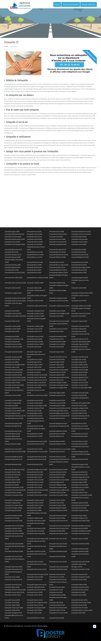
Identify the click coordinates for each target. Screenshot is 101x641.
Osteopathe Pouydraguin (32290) (14, 500)
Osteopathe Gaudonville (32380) (13, 352)
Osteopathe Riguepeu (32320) (13, 510)
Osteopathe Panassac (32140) (35, 482)
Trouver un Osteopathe (71, 4)
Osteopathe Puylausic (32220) (35, 505)
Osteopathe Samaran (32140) (57, 574)
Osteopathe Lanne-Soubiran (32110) (36, 385)
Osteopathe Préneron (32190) (35, 503)
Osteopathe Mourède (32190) (79, 474)
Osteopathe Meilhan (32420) (12, 436)
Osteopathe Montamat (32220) (13, 464)
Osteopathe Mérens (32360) (34, 436)
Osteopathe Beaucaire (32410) (35, 254)
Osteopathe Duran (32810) (56, 331)
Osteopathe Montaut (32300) (35, 464)
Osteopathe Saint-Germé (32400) (36, 533)
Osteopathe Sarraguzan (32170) (13, 579)
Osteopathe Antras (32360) (56, 231)
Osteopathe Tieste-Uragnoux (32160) (37, 602)
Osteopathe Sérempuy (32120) (79, 590)
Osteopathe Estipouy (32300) (35, 341)
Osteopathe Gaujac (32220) (34, 352)
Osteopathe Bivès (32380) (34, 270)
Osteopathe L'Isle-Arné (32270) (79, 367)
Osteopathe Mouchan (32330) (35, 474)
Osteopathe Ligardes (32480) (57, 405)
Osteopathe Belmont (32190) (35, 262)
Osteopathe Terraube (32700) (79, 600)
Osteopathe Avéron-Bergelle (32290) (15, 244)
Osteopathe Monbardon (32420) (35, 444)
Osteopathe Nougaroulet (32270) (80, 477)
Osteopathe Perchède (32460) (79, 485)
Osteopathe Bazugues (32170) (13, 254)
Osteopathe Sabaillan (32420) (35, 518)
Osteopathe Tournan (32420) (79, 605)
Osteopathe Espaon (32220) (34, 339)
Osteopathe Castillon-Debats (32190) (37, 306)
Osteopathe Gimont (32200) (12, 359)
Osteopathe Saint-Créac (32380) (13, 531)
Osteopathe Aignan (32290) (12, 231)
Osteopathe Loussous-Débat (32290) (15, 411)
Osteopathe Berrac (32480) (34, 265)
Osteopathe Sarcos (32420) (56, 577)
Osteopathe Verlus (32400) (34, 613)
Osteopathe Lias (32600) (11, 405)
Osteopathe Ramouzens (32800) (80, 505)
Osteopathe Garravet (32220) (79, 347)
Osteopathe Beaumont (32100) (79, 254)
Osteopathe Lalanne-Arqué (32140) (36, 382)
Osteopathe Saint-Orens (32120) (13, 556)
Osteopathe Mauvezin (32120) (79, 434)
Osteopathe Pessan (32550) (34, 487)
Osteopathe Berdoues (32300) (79, 262)
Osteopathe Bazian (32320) (78, 252)
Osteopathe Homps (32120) (78, 362)
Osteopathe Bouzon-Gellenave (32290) (37, 277)
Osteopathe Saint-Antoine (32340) (36, 521)
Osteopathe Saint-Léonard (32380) (14, 544)
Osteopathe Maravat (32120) (57, 418)
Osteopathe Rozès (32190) (12, 518)
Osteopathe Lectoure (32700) (57, 403)
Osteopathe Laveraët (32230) (35, 400)
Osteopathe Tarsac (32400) (78, 595)
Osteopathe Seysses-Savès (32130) (14, 592)
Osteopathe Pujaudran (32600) (79, 503)
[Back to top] (95, 635)
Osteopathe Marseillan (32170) (13, 426)
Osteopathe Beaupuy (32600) (13, 257)
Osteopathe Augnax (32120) (79, 237)
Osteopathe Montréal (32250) (79, 472)
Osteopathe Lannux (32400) (12, 387)
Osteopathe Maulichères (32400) (58, 431)
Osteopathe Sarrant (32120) (34, 579)
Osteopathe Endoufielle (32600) (57, 336)
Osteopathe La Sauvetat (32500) (13, 372)
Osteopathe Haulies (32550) (56, 362)
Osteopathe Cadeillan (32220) (57, 283)
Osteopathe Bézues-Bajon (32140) (80, 267)
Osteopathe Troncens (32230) (79, 608)
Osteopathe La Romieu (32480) (79, 370)
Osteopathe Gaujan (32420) (56, 352)
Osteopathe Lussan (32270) (78, 411)
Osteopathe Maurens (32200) (35, 434)
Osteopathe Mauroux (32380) (57, 434)
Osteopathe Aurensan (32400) (57, 239)
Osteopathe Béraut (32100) (56, 262)
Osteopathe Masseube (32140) (13, 431)
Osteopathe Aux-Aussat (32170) (57, 242)
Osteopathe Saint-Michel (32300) (58, 551)
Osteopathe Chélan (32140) (12, 321)
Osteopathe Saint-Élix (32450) (57, 531)
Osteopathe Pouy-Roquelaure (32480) (81, 495)
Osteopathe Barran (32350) (78, 249)
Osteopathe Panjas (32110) (56, 482)
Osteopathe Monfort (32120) (57, 451)
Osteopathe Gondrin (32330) (57, 359)
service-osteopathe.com (16, 626)
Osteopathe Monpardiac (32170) (13, 459)
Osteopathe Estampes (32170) (79, 339)
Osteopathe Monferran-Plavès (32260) (15, 451)
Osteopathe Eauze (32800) (12, 336)
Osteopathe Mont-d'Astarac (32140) (36, 459)
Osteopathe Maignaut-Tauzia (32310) (59, 413)
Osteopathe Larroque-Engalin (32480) (81, 387)
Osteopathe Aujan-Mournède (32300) (15, 239)
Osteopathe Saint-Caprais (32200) (36, 528)
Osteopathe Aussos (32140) (12, 242)
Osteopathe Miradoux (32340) (79, 436)
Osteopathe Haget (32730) (34, 362)
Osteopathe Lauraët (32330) (79, 395)
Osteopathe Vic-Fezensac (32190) (58, 613)
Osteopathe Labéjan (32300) (56, 375)
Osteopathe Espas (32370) (56, 339)
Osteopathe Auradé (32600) (34, 239)
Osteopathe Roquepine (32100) (57, 515)
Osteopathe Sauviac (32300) (79, 579)
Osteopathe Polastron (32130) (57, 492)
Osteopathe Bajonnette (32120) (13, 249)
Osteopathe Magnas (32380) (34, 413)
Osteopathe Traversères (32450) (58, 608)
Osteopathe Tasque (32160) (12, 600)
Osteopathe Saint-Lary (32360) (79, 538)
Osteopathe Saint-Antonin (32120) (58, 521)
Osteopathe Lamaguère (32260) (57, 382)
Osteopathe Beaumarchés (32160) (58, 254)
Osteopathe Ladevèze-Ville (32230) (36, 377)
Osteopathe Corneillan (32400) (35, 326)
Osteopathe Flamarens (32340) (13, 344)
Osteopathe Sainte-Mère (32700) (80, 569)
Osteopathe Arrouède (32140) (13, 237)
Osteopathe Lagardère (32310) (79, 377)
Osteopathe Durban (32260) (78, 331)
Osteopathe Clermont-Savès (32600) (59, 321)
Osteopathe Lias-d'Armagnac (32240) (37, 405)
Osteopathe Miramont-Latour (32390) (37, 441)
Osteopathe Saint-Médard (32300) (14, 551)
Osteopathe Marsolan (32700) (35, 426)
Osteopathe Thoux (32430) (12, 602)
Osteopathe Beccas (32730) (34, 257)
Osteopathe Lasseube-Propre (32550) (37, 395)
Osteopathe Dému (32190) (12, 331)
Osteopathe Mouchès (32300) (57, 474)
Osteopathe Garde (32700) (56, 347)
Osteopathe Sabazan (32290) (57, 518)
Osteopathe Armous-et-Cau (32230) (81, 234)
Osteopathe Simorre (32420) (34, 592)
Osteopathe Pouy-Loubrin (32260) (58, 495)
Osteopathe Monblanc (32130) (57, 444)
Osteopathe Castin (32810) (12, 311)
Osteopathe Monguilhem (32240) (13, 457)
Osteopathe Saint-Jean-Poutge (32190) (37, 538)
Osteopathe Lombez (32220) (79, 405)
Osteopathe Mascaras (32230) (79, 426)
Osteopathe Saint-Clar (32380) (79, 528)
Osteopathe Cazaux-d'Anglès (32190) (59, 313)
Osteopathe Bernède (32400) (13, 265)
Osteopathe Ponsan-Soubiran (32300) (37, 495)
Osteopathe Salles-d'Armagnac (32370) (37, 574)
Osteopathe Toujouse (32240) (35, 605)
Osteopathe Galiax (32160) (34, 347)
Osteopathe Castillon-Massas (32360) (59, 306)
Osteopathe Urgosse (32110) (57, 610)
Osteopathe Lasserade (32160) (79, 393)
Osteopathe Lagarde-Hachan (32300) (59, 377)
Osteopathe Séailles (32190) (79, 585)
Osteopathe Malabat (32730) (79, 413)
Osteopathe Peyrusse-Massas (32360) (37, 490)
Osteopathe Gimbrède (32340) (79, 357)
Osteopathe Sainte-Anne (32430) (13, 567)
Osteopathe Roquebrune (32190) (58, 510)
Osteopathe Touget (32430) (12, 605)
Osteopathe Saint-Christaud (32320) (58, 528)
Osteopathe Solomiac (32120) (13, 595)
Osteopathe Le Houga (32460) (13, 403)
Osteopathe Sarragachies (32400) (80, 577)
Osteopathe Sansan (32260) (12, 577)
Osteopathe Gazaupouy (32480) (13, 357)
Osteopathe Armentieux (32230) (57, 234)
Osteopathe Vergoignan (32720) (13, 613)
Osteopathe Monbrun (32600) (79, 444)
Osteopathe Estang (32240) (12, 341)
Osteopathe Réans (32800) (34, 508)
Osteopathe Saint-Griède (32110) (80, 533)
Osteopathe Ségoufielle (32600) (35, 587)
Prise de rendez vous (88, 4)
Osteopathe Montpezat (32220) (57, 472)
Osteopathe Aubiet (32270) (34, 237)
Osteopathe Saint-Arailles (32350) (80, 521)
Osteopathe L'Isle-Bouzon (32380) (14, 370)
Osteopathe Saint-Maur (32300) (79, 549)
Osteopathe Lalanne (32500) (12, 382)
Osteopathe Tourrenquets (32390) (36, 608)
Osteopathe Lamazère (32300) (79, 382)
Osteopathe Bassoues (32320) (57, 252)
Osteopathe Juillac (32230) (12, 367)
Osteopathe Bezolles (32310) (57, 267)
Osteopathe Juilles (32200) (34, 367)
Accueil (57, 4)
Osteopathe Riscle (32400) (34, 510)
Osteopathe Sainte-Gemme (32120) (36, 569)
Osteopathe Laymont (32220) (57, 400)
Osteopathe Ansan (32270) (34, 231)
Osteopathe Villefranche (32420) (35, 618)
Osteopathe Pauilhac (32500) (79, 482)
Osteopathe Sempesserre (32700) (36, 590)
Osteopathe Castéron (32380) (35, 301)
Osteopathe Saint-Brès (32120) (13, 528)
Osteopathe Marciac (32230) (79, 418)
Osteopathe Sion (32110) (56, 592)
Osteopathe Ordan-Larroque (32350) (59, 480)
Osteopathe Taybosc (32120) (35, 600)
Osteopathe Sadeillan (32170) (79, 518)
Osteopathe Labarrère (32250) (57, 372)
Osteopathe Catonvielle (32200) (35, 311)
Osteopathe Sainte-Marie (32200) (58, 569)
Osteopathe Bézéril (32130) (34, 267)
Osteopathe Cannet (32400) (78, 288)
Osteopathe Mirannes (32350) (79, 441)
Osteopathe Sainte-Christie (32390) (58, 567)
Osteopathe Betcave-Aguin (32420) (58, 265)
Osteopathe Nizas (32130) (12, 477)
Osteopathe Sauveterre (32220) (57, 579)
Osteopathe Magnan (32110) (12, 413)
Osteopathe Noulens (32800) (12, 480)
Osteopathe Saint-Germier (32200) (58, 533)
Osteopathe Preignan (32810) (13, 503)
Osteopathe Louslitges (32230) (79, 408)
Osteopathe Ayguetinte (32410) (57, 244)
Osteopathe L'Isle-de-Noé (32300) (36, 370)
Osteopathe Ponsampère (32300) (14, 495)
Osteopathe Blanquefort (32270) (58, 270)
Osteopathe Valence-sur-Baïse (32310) (81, 610)
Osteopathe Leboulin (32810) (35, 403)
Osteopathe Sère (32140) (56, 590)
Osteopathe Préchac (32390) (57, 500)
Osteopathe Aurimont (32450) (79, 239)
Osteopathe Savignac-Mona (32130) (36, 585)
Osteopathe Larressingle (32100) (58, 387)
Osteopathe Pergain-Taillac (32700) (14, 487)
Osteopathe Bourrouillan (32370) (13, 277)
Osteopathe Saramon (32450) (35, 577)
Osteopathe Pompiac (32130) (79, 492)
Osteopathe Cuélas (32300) (78, 329)
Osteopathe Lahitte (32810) (78, 380)
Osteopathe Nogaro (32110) (34, 477)
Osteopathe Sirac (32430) (78, 592)
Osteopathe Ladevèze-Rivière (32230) (15, 377)
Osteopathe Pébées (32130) (34, 485)
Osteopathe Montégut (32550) (79, 464)
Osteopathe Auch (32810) (56, 237)
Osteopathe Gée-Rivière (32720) (58, 357)
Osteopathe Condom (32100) (12, 326)
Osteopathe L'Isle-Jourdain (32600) (58, 370)
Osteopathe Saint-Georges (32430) (14, 533)
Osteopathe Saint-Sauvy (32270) (58, 561)
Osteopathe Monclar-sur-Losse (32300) (59, 449)
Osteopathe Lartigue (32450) (57, 393)
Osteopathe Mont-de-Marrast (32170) (59, 459)
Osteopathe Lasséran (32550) (13, 395)
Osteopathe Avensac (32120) (79, 242)
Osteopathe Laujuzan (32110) (57, 395)
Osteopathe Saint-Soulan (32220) (80, 561)
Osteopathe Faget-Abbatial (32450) (81, 341)
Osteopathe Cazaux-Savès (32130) (80, 313)
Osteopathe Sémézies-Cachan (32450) (15, 590)
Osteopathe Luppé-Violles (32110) (58, 411)
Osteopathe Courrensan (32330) (80, 326)
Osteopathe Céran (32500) (56, 316)
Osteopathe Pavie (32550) (12, 485)
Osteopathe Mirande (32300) (57, 441)
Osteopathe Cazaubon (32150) (35, 313)
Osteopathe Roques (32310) (79, 515)
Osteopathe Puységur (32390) (57, 505)
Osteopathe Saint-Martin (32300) (80, 544)
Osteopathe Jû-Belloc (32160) (79, 364)
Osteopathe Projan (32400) (56, 503)
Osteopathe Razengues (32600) (13, 508)
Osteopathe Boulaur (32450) (79, 272)
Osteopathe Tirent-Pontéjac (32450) (81, 602)
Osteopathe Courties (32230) (12, 329)
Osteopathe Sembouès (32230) (80, 587)
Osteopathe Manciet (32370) (34, 416)
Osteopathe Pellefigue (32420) (57, 485)
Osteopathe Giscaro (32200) (34, 359)
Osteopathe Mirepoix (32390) (12, 444)
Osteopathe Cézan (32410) (78, 316)
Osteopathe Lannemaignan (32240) (58, 385)
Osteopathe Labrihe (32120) (79, 375)
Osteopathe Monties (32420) (12, 472)
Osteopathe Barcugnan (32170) (57, 249)
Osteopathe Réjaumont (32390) (57, 508)
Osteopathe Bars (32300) (11, 252)
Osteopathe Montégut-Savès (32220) (37, 469)
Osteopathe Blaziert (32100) (79, 270)
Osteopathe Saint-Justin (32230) (58, 538)
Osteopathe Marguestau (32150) (58, 423)
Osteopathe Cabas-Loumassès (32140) (15, 283)
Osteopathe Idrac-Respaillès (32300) (14, 364)
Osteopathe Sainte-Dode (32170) (13, 569)
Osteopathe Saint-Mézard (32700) (36, 551)
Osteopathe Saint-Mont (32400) (79, 551)
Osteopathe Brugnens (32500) (79, 277)
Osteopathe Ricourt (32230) (78, 508)
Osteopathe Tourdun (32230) (57, 605)
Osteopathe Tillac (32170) (56, 602)
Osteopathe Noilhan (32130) (56, 477)
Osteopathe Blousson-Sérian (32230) (15, 272)
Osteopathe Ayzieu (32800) (78, 244)
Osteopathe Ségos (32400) (12, 587)
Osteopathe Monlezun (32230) (57, 457)
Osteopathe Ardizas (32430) (34, 234)
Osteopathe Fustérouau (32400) (13, 347)
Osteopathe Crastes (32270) (34, 329)
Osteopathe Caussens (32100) (13, 313)
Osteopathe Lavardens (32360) (13, 400)
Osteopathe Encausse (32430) (35, 336)
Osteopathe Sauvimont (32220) (13, 585)
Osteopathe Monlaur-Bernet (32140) (36, 457)
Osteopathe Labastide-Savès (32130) (37, 375)
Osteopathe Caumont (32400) (57, 311)
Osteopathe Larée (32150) (34, 387)
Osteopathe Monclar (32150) (34, 449)
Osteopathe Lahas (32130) (56, 380)
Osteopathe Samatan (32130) (79, 574)
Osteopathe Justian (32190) (56, 367)
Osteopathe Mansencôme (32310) (14, 418)
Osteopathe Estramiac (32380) (57, 341)
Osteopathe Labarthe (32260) (79, 372)
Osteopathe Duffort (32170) (34, 331)
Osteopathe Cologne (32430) (79, 321)
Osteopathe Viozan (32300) (56, 618)
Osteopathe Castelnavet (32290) (58, 298)
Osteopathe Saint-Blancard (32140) (80, 526)
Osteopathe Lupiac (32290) (34, 411)
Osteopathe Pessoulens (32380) (58, 487)
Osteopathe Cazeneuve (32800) (35, 316)
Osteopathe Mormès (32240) (12, 474)
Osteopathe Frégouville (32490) (80, 344)
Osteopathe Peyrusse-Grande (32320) (15, 490)
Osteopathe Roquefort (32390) (79, 510)
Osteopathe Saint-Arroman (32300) (14, 526)
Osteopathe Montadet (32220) (79, 459)
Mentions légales (43, 626)
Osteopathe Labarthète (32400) (13, 375)
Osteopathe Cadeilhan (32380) (35, 283)
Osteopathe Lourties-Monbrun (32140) (59, 408)
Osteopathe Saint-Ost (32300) (57, 556)
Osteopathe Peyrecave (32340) (79, 487)
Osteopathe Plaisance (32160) (13, 492)
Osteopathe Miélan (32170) (56, 436)
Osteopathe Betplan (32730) (12, 267)
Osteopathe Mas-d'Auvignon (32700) (59, 426)
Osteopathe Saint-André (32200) (13, 521)
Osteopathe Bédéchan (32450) (57, 257)
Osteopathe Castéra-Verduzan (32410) (15, 301)
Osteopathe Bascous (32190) (35, 252)
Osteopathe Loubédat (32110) (13, 408)
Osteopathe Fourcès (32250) (57, 344)
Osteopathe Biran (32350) (11, 270)
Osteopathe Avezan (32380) (34, 244)
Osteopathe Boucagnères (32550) (58, 272)
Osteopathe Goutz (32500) (78, 359)
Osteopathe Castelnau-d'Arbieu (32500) (82, 293)
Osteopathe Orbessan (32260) (35, 480)
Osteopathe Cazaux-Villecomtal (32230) (15, 316)
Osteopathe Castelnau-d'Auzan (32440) (15, 298)
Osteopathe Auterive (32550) (35, 242)
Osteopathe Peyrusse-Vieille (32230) (59, 490)
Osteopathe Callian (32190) (34, 288)
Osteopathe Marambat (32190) (35, 418)
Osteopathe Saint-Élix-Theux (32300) (81, 531)
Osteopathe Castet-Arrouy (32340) (58, 301)
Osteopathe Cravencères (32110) (58, 329)
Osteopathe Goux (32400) (12, 362)
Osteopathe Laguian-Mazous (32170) (37, 380)
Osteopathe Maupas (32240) (12, 434)
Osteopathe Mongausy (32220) (79, 451)
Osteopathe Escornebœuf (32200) (14, 339)
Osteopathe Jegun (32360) (56, 364)
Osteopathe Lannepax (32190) (79, 385)
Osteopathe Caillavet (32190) (12, 288)
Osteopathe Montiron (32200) (35, 472)
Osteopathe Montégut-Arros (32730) (14, 469)
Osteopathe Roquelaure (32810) (13, 515)
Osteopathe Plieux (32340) (34, 492)
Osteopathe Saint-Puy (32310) (35, 561)
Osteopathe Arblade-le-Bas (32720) (81, 231)
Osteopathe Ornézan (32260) (79, 480)
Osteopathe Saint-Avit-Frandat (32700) (59, 526)
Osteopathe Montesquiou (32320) (58, 469)
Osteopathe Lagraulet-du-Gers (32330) (15, 380)
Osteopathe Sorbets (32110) (35, 595)
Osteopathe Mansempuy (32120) (80, 416)
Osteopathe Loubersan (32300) (35, 408)
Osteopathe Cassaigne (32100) (13, 293)
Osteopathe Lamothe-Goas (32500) (14, 385)
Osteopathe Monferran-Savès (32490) (37, 451)
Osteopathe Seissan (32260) (57, 587)
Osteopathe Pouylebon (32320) (35, 500)
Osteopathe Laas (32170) (34, 372)
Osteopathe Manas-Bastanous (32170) (15, 416)
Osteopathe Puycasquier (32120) (13, 505)
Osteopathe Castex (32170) (78, 301)
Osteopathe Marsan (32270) (79, 423)
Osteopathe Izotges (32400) (34, 364)
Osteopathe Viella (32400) (78, 613)
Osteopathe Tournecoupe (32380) (14, 608)
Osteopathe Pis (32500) (77, 490)
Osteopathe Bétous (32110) (79, 265)
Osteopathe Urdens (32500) (34, 610)
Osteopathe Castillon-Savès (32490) (81, 306)
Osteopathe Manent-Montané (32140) (59, 416)
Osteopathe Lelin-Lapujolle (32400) (80, 403)
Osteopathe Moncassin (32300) (13, 449)
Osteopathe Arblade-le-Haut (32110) (14, 234)
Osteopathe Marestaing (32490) (13, 423)
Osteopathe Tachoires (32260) (57, 595)
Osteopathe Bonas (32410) (34, 272)
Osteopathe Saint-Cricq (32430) (35, 531)
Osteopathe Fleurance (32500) (35, 344)
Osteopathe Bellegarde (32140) (80, 257)
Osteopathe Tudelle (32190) (12, 610)
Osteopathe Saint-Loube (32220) (58, 544)
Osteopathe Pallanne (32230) (12, 482)
